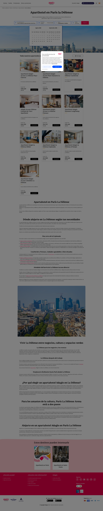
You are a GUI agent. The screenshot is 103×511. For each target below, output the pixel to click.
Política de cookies (54, 63)
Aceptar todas (57, 66)
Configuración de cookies (47, 66)
